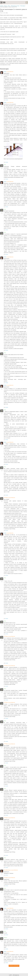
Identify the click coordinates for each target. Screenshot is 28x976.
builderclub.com (2, 2)
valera (5, 71)
